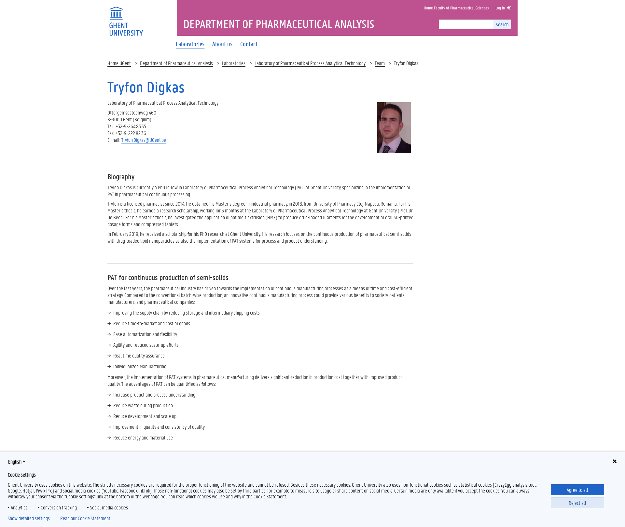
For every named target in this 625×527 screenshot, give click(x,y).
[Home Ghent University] (126, 17)
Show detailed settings (29, 518)
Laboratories (233, 63)
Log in (500, 7)
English (14, 461)
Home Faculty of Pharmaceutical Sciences (456, 7)
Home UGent (119, 63)
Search (502, 24)
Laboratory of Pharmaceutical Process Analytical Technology (310, 63)
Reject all (577, 502)
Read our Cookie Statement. (85, 518)
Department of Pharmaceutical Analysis (176, 63)
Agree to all (577, 489)
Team (380, 63)
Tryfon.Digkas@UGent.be (143, 139)
